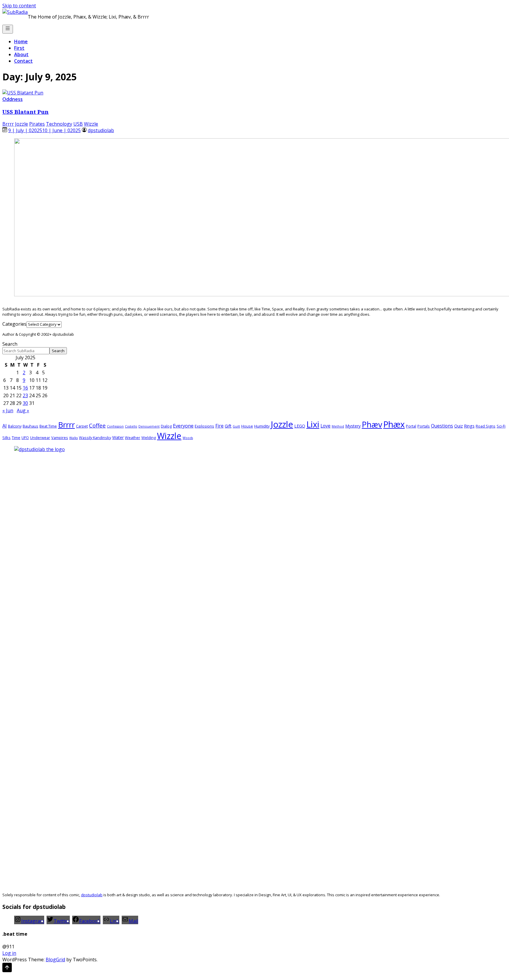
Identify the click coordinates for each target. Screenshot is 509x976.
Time (16, 437)
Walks (73, 438)
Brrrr (8, 124)
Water (118, 437)
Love (325, 426)
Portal (411, 426)
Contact (23, 61)
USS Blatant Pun (25, 111)
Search (9, 344)
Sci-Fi (501, 426)
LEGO (299, 426)
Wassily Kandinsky (95, 437)
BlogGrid (55, 959)
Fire (219, 426)
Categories (14, 324)
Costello (131, 426)
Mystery (353, 426)
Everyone (183, 425)
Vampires (59, 437)
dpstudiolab (101, 130)
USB (78, 124)
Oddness (12, 99)
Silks (6, 437)
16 (25, 388)
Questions (442, 426)
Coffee (97, 425)
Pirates (37, 124)
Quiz (458, 426)
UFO (25, 437)
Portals (423, 426)
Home (21, 41)
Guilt (236, 426)
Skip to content (19, 5)
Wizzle (91, 124)
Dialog (166, 426)
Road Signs (485, 426)
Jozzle (21, 124)
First (19, 48)
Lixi (312, 424)
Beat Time (48, 426)
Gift (228, 426)
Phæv (372, 424)
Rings (469, 426)
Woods (188, 438)
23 (25, 395)
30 (25, 403)
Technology (59, 124)
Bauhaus (30, 426)
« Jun (7, 410)
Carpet (82, 426)
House (247, 426)
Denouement (149, 426)
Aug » (23, 410)
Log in (9, 953)
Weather (132, 437)
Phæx (394, 424)
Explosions (204, 426)
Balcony (15, 426)
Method (338, 426)
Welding (148, 437)
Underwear (40, 437)
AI (4, 425)
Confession (115, 426)
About (21, 54)
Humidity (262, 426)
